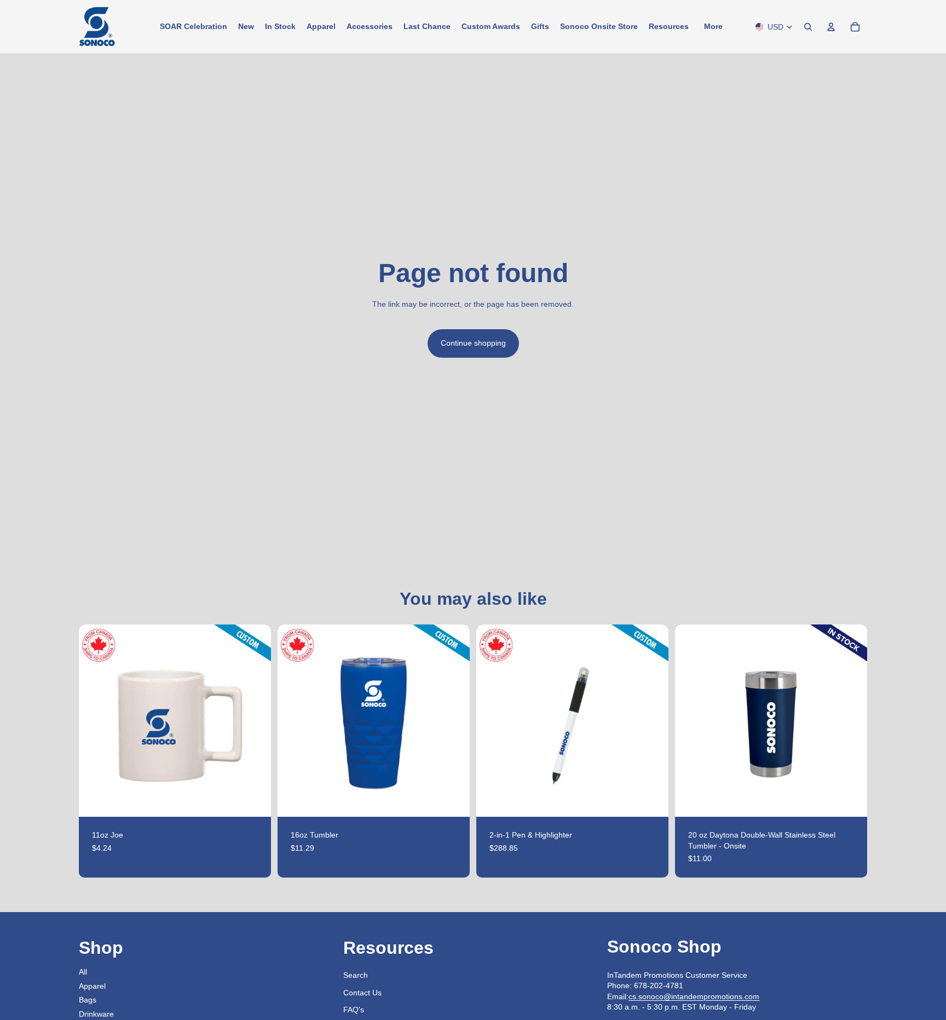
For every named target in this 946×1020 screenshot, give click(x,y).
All (83, 971)
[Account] (831, 27)
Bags (87, 999)
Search (355, 975)
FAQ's (353, 1009)
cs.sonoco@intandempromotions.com (693, 996)
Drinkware (96, 1014)
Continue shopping (473, 343)
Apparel (92, 986)
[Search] (808, 27)
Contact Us (362, 992)
